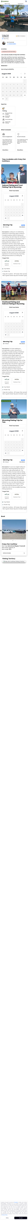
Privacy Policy (4, 1215)
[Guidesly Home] (5, 1)
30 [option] (5, 218)
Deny (7, 1218)
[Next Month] (22, 196)
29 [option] (22, 215)
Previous (1, 530)
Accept (21, 1218)
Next (27, 530)
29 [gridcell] (24, 95)
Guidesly (16, 1202)
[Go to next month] (25, 73)
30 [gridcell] (3, 98)
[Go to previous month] (21, 73)
